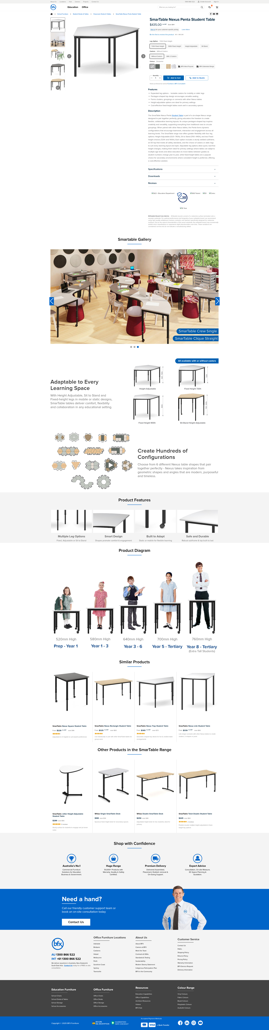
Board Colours (183, 1001)
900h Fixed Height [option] (174, 46)
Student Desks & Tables (81, 14)
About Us (53, 1)
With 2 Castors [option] (171, 56)
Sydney (96, 968)
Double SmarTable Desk (150, 813)
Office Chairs (98, 996)
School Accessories (58, 1006)
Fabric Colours (183, 997)
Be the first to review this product (162, 34)
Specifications (155, 169)
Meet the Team (141, 950)
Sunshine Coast (99, 964)
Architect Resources (143, 1001)
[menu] (110, 7)
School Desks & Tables (59, 999)
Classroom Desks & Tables (102, 14)
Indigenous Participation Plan (146, 968)
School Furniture (62, 14)
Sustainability (140, 961)
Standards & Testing (143, 957)
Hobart (96, 954)
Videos (138, 1004)
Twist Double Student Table (195, 813)
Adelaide (97, 944)
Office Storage (99, 1003)
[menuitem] (73, 7)
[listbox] (184, 46)
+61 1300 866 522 (69, 959)
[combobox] (181, 7)
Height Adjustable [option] (191, 46)
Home (51, 14)
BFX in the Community (144, 971)
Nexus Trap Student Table (152, 726)
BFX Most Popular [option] (187, 66)
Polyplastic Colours (185, 1004)
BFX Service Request (185, 966)
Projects (85, 1)
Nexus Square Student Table (69, 726)
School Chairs (56, 996)
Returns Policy (183, 956)
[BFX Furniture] (53, 7)
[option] (152, 66)
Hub (70, 1)
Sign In (153, 29)
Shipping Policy (183, 952)
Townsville (97, 971)
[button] (66, 54)
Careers (77, 1)
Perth (95, 961)
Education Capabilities (144, 994)
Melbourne (98, 957)
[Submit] (202, 7)
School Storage (57, 1003)
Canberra (97, 950)
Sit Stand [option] (205, 46)
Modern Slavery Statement (145, 964)
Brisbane (97, 947)
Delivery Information (185, 970)
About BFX (140, 944)
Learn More (186, 29)
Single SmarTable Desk (107, 813)
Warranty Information (185, 963)
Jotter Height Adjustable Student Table (68, 815)
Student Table (177, 115)
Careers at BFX (141, 947)
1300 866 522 (65, 954)
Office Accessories (100, 1006)
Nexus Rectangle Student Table (113, 726)
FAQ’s (180, 949)
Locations (63, 1)
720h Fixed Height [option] (157, 46)
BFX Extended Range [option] (206, 66)
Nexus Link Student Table (194, 726)
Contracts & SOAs (142, 954)
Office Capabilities (142, 997)
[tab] (110, 7)
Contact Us (95, 1)
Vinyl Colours (182, 994)
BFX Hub (139, 1008)
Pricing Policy (182, 959)
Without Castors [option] (156, 56)
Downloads (154, 176)
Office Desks (98, 999)
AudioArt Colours (184, 1008)
